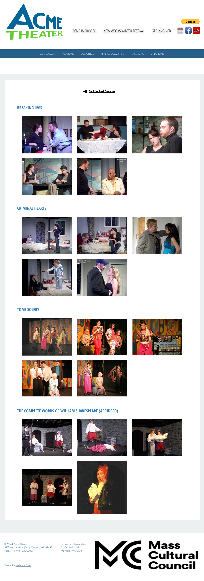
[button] (190, 21)
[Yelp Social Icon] (196, 30)
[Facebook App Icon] (188, 30)
